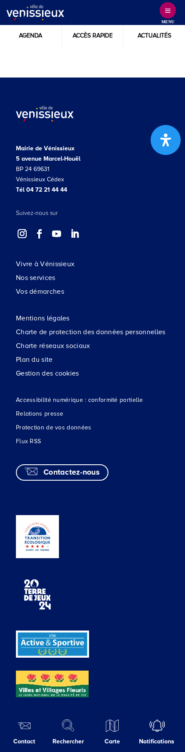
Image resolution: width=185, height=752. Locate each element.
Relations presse (40, 413)
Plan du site (34, 359)
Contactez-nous (71, 472)
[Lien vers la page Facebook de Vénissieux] (40, 234)
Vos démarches (40, 291)
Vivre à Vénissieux (45, 264)
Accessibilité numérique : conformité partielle (79, 400)
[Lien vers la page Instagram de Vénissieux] (22, 234)
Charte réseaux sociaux (53, 346)
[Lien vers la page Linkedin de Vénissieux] (74, 234)
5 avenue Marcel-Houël (48, 158)
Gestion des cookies (47, 373)
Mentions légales (43, 318)
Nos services (36, 277)
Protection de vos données (54, 427)
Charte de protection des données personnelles (91, 332)
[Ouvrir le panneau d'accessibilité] (166, 140)
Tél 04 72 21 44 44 (41, 189)
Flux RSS (28, 441)
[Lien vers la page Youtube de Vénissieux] (57, 234)
